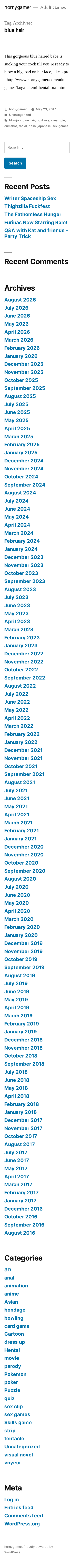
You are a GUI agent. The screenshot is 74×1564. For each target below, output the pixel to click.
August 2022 (20, 686)
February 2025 (22, 444)
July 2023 (16, 597)
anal (9, 1278)
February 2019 (21, 1024)
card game (17, 1326)
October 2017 (20, 1136)
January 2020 (21, 935)
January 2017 (20, 1201)
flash (32, 126)
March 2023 (18, 629)
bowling (13, 1318)
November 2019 (23, 951)
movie (11, 1358)
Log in (11, 1500)
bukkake (43, 120)
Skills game (18, 1422)
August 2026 (20, 300)
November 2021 (23, 758)
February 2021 (21, 831)
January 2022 (20, 742)
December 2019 (23, 943)
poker (11, 1382)
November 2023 (23, 565)
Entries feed (19, 1507)
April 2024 (17, 525)
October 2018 (20, 1056)
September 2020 (24, 871)
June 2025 (17, 412)
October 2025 (21, 380)
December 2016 (23, 1209)
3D (7, 1270)
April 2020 (17, 911)
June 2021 (16, 798)
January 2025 (20, 452)
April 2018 (16, 1096)
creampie (58, 120)
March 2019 (18, 1016)
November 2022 (23, 662)
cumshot (10, 126)
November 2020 (24, 855)
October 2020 (21, 863)
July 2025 (16, 404)
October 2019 (20, 959)
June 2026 (17, 316)
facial (23, 126)
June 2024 (17, 509)
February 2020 (22, 927)
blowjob (15, 120)
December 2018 (23, 1040)
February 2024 (22, 541)
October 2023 (21, 573)
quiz (9, 1398)
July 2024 (16, 501)
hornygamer (17, 7)
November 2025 (23, 372)
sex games (60, 126)
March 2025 (18, 436)
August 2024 (20, 493)
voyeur (12, 1463)
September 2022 (24, 678)
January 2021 (20, 839)
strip (10, 1431)
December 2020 (24, 847)
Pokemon (15, 1374)
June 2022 (17, 702)
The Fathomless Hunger (32, 214)
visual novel (18, 1455)
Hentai (12, 1350)
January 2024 (21, 549)
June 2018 (16, 1080)
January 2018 (20, 1112)
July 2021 (16, 790)
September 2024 (24, 485)
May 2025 (16, 420)
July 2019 (16, 983)
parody (12, 1366)
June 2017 (16, 1160)
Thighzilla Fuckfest (27, 206)
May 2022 (16, 710)
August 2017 (19, 1144)
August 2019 (19, 975)
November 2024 (24, 469)
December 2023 (23, 557)
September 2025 (24, 388)
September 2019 (24, 967)
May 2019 (16, 1000)
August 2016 (19, 1233)
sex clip (13, 1406)
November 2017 (23, 1128)
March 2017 (18, 1184)
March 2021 (18, 823)
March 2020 (19, 919)
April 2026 (17, 332)
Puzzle (12, 1390)
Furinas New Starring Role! (35, 222)
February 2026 (22, 348)
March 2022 (18, 726)
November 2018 (23, 1048)
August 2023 (20, 589)
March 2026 (18, 340)
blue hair (28, 120)
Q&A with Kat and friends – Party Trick (36, 233)
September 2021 (24, 774)
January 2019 (20, 1032)
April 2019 (16, 1007)
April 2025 (17, 428)
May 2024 (16, 517)
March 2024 (19, 533)
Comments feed (23, 1516)
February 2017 (21, 1192)
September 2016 (24, 1225)
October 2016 (20, 1217)
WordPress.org (22, 1524)
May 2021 (16, 806)
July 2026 (16, 308)
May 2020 (16, 903)
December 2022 (23, 654)
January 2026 (20, 356)
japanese (44, 126)
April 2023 (17, 621)
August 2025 (20, 396)
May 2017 (16, 1168)
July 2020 (16, 887)
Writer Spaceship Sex (30, 198)
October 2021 (20, 766)
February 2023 (22, 638)
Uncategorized (20, 115)
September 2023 (24, 581)
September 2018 (24, 1064)
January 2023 (20, 645)
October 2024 (21, 477)
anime (11, 1294)
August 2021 (19, 782)
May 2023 (16, 613)
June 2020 (17, 895)
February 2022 (22, 734)
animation (16, 1286)
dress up (14, 1342)
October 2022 (21, 670)
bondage (14, 1310)
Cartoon (14, 1334)
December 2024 (24, 461)
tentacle (14, 1438)
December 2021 (23, 750)
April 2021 (16, 814)
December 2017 (23, 1120)
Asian (11, 1302)
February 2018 (21, 1104)
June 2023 (17, 605)
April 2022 (17, 718)
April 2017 (16, 1176)
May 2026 (16, 324)
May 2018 (16, 1088)
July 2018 (16, 1072)
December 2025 (23, 364)
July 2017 (15, 1152)
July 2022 (16, 694)
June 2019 (16, 991)
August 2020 (20, 879)
